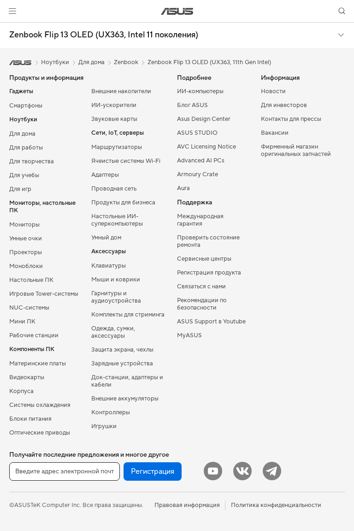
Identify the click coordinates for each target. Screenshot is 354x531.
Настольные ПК (31, 280)
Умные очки (25, 238)
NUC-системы (29, 307)
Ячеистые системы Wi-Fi (125, 161)
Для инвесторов (284, 105)
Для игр (20, 189)
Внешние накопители (121, 91)
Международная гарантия (200, 220)
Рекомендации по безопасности (202, 304)
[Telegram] (272, 471)
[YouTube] (213, 471)
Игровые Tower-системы (43, 294)
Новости (273, 91)
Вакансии (275, 133)
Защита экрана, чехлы (122, 349)
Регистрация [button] (152, 471)
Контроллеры (110, 412)
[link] (177, 11)
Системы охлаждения (40, 405)
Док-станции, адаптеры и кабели (127, 381)
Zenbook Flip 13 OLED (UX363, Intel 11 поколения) (103, 35)
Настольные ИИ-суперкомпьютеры (117, 220)
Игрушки (104, 426)
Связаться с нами (201, 286)
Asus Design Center (203, 119)
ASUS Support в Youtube (211, 321)
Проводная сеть (113, 188)
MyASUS (189, 335)
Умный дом (106, 237)
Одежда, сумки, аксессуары (113, 332)
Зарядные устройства (122, 363)
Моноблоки (26, 266)
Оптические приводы (39, 432)
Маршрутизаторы (116, 147)
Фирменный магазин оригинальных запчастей (296, 150)
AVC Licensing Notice (206, 146)
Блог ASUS (192, 105)
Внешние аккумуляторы (125, 398)
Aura (183, 188)
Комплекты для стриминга (128, 314)
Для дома (22, 133)
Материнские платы (37, 363)
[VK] (242, 471)
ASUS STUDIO (197, 133)
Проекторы (25, 252)
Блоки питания (30, 419)
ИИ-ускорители (113, 105)
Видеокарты (26, 377)
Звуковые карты (114, 119)
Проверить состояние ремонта (208, 241)
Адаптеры (105, 175)
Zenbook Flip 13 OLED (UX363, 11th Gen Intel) (209, 62)
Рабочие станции (34, 335)
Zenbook (126, 62)
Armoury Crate (197, 174)
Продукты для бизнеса (123, 202)
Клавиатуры (108, 265)
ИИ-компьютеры (200, 91)
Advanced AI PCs (200, 160)
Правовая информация (187, 505)
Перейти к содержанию (11, 28)
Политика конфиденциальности (276, 505)
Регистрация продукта (209, 272)
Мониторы (24, 224)
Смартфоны (25, 105)
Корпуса (21, 391)
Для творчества (31, 161)
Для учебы (24, 175)
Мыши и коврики (115, 279)
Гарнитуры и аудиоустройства (116, 297)
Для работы (26, 147)
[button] (12, 11)
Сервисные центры (204, 259)
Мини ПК (22, 321)
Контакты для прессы (291, 119)
